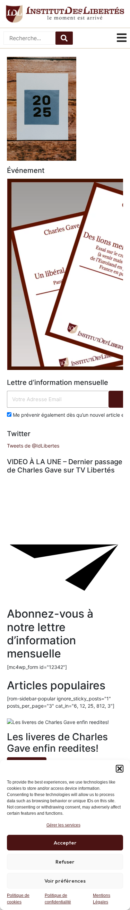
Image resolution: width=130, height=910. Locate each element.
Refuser (65, 861)
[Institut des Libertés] (65, 14)
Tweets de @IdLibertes (33, 446)
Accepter (65, 842)
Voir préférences (65, 880)
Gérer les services (63, 825)
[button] (119, 768)
